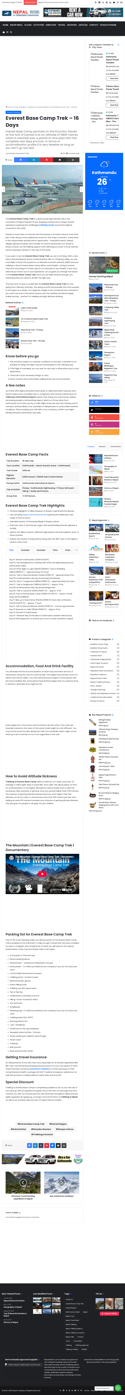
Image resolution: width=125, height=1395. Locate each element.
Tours (68, 1341)
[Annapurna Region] (95, 355)
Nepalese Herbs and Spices (101, 671)
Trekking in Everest (43, 1134)
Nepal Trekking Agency (74, 1329)
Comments (115, 446)
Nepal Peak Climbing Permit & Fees (111, 332)
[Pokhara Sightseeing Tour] (95, 321)
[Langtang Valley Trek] (95, 310)
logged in (19, 1217)
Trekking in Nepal (72, 1349)
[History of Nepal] (95, 491)
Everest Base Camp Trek (31, 1124)
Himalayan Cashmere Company (110, 557)
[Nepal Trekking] (21, 13)
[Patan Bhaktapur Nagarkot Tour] (95, 366)
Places (27, 25)
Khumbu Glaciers (42, 1129)
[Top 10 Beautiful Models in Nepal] (95, 480)
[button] (100, 1304)
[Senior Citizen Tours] (95, 345)
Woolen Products (97, 701)
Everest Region (59, 1124)
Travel (61, 25)
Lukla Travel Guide (29, 308)
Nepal (85, 1312)
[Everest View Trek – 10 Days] (12, 343)
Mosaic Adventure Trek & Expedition (96, 579)
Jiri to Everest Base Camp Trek (34, 319)
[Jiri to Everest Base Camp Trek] (12, 321)
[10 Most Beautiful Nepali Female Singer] (95, 502)
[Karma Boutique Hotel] (112, 595)
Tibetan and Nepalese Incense (103, 693)
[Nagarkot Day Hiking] (95, 378)
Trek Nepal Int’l (95, 603)
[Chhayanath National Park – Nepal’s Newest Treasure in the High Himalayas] (56, 1305)
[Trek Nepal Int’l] (96, 596)
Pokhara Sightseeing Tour (109, 321)
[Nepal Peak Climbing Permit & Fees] (95, 333)
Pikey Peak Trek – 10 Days (32, 330)
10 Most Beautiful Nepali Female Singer (111, 501)
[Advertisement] (42, 70)
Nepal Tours (70, 1316)
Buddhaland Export (94, 534)
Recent (102, 446)
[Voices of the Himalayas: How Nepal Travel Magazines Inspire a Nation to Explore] (47, 1305)
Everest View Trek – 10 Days (33, 341)
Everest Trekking (42, 107)
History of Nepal (111, 488)
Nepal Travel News (72, 1320)
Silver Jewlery (96, 686)
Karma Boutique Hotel (112, 603)
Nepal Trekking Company (75, 1333)
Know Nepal (16, 25)
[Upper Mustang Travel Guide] (47, 1300)
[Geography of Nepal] (95, 469)
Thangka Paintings (97, 690)
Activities (38, 25)
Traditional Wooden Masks (101, 697)
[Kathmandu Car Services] (42, 1159)
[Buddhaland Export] (96, 527)
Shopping (72, 25)
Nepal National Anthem (111, 456)
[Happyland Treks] (37, 1311)
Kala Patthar (19, 1129)
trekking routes (46, 225)
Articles (83, 25)
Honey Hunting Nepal (101, 276)
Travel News (77, 1341)
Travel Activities (20, 107)
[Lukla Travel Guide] (12, 310)
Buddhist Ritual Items (99, 648)
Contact (93, 25)
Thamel (80, 1337)
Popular (91, 446)
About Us (94, 1390)
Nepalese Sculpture (98, 674)
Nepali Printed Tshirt (98, 678)
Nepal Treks (70, 1337)
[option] (42, 189)
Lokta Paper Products (99, 663)
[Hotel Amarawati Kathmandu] (112, 571)
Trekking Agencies (82, 1345)
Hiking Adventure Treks (93, 557)
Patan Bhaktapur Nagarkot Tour (110, 366)
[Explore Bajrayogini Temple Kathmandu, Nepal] (56, 1300)
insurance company (40, 1069)
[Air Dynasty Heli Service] (112, 528)
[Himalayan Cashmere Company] (112, 548)
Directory (51, 25)
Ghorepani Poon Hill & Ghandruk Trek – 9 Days (111, 298)
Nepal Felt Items (97, 667)
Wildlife (84, 1349)
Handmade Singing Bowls (100, 659)
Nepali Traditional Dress (100, 682)
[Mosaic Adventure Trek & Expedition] (96, 571)
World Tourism (108, 25)
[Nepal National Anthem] (95, 458)
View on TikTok (110, 1314)
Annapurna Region (109, 353)
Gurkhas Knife (96, 655)
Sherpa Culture (65, 1129)
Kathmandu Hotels (73, 1312)
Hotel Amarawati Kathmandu (110, 579)
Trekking (30, 107)
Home (5, 25)
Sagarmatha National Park (35, 514)
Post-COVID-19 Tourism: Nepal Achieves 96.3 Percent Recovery (63, 2)
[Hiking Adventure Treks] (96, 548)
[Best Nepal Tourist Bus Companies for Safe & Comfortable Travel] (37, 1300)
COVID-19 (69, 1300)
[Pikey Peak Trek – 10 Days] (12, 332)
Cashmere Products (98, 652)
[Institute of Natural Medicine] (37, 1305)
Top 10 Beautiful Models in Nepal (111, 478)
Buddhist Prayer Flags (99, 644)
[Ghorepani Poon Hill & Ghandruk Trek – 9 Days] (95, 299)
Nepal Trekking (71, 1324)
